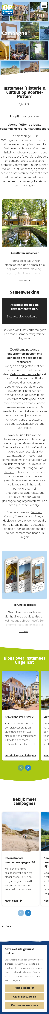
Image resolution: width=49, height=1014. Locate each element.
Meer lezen (11, 901)
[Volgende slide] (44, 223)
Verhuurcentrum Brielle (25, 374)
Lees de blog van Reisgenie (20, 755)
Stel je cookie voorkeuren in (24, 316)
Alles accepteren (24, 988)
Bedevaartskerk (19, 423)
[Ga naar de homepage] (9, 9)
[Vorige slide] (21, 768)
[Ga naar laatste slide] (5, 223)
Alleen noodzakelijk (24, 997)
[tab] (20, 245)
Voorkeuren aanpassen (24, 1005)
